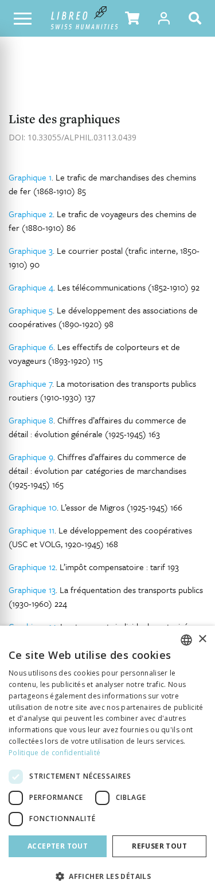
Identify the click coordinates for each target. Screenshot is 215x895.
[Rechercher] (197, 18)
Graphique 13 (32, 589)
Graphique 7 (30, 383)
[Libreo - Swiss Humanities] (84, 18)
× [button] (202, 639)
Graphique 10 (33, 507)
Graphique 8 (31, 420)
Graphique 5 (31, 310)
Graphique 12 (32, 566)
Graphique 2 (31, 213)
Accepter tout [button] (58, 846)
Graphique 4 (31, 287)
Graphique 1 (30, 177)
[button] (132, 18)
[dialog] (107, 760)
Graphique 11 (31, 530)
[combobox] (186, 640)
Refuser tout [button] (159, 846)
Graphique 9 (31, 456)
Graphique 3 (31, 250)
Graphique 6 (31, 346)
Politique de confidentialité (54, 752)
